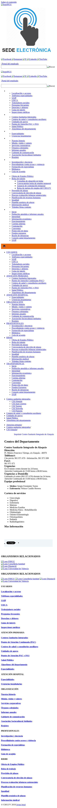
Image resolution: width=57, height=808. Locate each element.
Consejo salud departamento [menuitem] (23, 238)
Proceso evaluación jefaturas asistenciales (29, 349)
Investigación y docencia (22, 326)
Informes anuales (19, 314)
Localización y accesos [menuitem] (21, 93)
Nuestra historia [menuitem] (18, 141)
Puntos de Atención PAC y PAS (25, 288)
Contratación (17, 380)
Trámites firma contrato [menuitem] (21, 207)
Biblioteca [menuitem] (16, 169)
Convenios (16, 383)
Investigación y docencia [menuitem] (22, 162)
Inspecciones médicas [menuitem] (21, 112)
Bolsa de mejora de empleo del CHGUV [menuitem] (34, 188)
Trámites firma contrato (21, 361)
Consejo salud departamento (23, 392)
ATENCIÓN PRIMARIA (17, 276)
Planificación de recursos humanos (26, 352)
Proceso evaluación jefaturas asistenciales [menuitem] (29, 195)
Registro (15, 321)
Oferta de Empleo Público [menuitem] (22, 176)
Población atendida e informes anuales (28, 368)
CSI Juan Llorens (19, 404)
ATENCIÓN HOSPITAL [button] (17, 131)
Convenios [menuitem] (16, 228)
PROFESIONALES (15, 323)
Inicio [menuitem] (14, 212)
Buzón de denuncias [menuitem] (20, 235)
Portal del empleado (10, 64)
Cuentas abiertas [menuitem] (18, 224)
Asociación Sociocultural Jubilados (26, 318)
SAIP (14, 259)
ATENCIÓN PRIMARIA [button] (17, 114)
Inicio (14, 366)
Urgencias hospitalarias (21, 300)
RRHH (9, 337)
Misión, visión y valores (22, 307)
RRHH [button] (9, 174)
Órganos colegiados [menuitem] (20, 148)
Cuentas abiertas (18, 378)
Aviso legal (21, 805)
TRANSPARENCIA (15, 364)
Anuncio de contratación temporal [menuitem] (31, 186)
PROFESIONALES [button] (15, 160)
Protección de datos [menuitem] (20, 231)
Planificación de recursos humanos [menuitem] (26, 197)
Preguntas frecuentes (20, 266)
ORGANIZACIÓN (14, 302)
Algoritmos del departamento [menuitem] (24, 129)
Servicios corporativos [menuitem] (21, 145)
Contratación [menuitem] (17, 226)
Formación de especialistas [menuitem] (23, 167)
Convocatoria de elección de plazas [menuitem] (26, 193)
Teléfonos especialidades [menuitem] (22, 95)
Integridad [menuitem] (16, 216)
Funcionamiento (18, 375)
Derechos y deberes (20, 269)
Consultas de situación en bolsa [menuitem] (30, 181)
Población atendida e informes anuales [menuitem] (28, 214)
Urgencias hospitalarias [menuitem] (21, 136)
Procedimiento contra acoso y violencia (28, 328)
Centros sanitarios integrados (18, 399)
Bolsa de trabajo (18, 342)
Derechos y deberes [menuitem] (20, 107)
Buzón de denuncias (20, 390)
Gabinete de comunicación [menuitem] (23, 152)
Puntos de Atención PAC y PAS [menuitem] (25, 124)
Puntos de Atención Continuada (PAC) (28, 281)
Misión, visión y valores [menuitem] (22, 143)
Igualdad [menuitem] (15, 200)
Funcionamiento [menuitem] (18, 221)
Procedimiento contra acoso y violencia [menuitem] (28, 164)
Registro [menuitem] (15, 157)
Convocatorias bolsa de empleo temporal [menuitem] (34, 183)
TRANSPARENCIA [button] (15, 209)
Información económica (21, 373)
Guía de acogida (18, 335)
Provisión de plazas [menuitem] (20, 190)
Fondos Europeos (19, 387)
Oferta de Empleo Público (22, 340)
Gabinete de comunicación (23, 316)
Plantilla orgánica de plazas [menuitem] (23, 202)
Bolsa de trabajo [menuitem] (18, 179)
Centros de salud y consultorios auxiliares (29, 283)
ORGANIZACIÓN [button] (14, 138)
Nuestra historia (18, 304)
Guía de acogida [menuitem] (18, 171)
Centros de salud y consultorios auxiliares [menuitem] (29, 119)
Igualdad (15, 354)
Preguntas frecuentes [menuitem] (20, 105)
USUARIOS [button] (11, 91)
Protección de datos (20, 385)
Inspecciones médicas (21, 273)
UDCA (15, 262)
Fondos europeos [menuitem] (19, 233)
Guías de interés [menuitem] (18, 110)
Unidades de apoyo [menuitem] (20, 122)
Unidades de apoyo (20, 285)
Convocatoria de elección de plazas (26, 347)
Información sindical (20, 359)
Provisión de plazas (20, 345)
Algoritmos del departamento (24, 292)
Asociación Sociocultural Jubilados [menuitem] (26, 155)
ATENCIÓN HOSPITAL (17, 295)
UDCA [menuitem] (15, 100)
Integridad (16, 371)
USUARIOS (11, 252)
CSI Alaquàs (17, 401)
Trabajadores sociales (20, 264)
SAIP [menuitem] (14, 98)
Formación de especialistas (23, 330)
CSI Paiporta (17, 411)
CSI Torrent (17, 406)
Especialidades (18, 297)
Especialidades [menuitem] (18, 133)
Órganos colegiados (20, 311)
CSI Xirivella (17, 408)
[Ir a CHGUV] (6, 4)
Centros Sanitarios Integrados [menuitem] (24, 117)
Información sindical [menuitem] (20, 205)
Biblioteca (16, 333)
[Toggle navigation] (4, 246)
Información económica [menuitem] (21, 219)
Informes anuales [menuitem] (19, 150)
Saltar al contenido (9, 2)
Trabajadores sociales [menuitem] (20, 103)
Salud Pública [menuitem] (17, 126)
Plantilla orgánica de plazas (23, 356)
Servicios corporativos (21, 309)
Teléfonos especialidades (22, 257)
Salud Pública (17, 290)
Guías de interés (18, 271)
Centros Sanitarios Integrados (24, 278)
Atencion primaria (13, 425)
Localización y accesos (21, 254)
